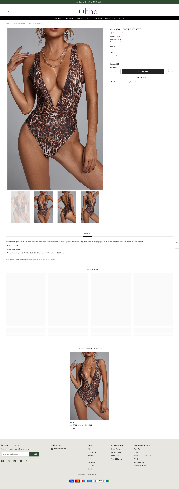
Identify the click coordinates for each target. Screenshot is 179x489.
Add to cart (143, 71)
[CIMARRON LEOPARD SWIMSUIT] (89, 386)
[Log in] (161, 11)
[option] (55, 109)
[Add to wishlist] (167, 71)
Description (87, 234)
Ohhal (118, 37)
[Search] (150, 11)
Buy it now (141, 77)
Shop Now (99, 2)
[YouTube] (20, 461)
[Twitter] (26, 461)
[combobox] (148, 11)
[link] (25, 331)
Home (8, 23)
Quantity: (113, 68)
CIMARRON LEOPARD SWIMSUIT (81, 425)
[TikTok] (14, 461)
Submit (34, 454)
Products (14, 23)
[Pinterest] (8, 461)
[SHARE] (171, 71)
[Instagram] (2, 461)
